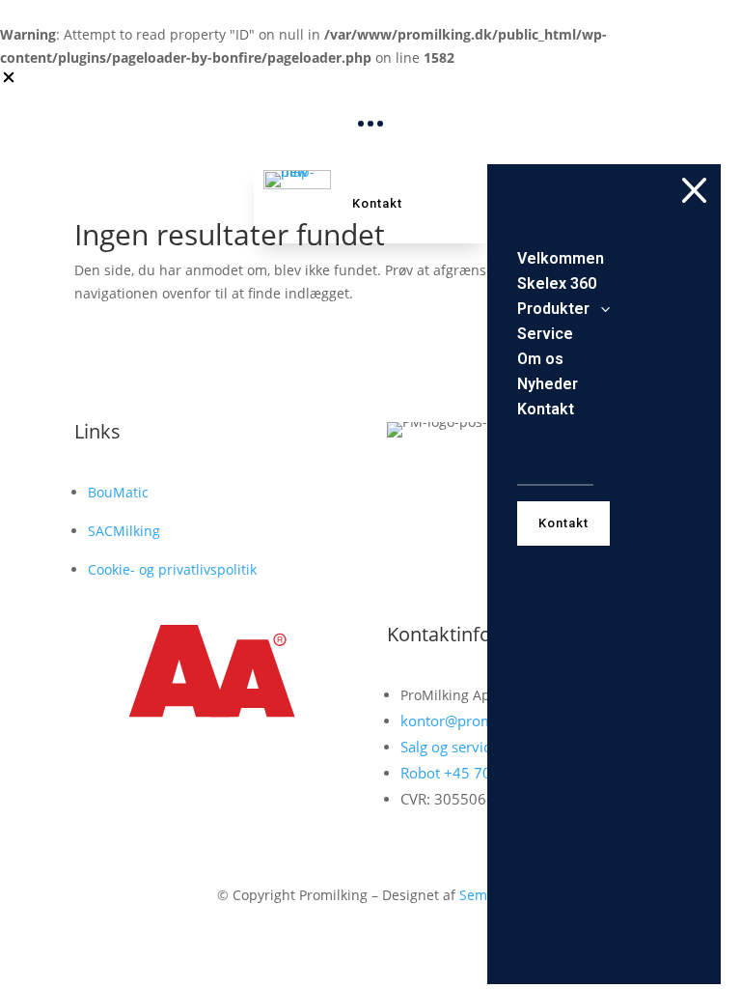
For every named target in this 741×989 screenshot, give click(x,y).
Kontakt (377, 203)
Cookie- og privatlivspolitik (172, 569)
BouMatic (118, 492)
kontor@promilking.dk (475, 720)
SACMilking (124, 531)
